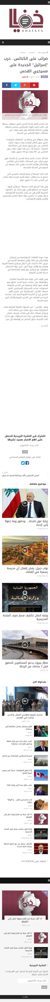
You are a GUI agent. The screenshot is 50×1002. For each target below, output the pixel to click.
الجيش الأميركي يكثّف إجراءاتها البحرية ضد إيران (20, 475)
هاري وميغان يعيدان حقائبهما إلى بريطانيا (18, 728)
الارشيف (32, 52)
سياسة (22, 52)
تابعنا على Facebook (33, 861)
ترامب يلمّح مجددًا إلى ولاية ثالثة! (19, 785)
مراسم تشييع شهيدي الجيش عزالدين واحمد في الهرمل (25, 716)
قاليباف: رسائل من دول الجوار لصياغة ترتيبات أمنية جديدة (18, 845)
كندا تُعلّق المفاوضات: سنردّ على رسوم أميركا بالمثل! (17, 772)
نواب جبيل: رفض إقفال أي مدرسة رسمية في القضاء (27, 570)
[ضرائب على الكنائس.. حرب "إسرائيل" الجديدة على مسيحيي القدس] (25, 105)
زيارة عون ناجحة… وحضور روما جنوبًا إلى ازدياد (26, 522)
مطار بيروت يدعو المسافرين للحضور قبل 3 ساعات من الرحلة (26, 664)
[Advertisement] (25, 230)
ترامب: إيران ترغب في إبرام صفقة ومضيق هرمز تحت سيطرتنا (19, 742)
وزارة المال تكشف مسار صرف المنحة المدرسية (25, 617)
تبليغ (24, 76)
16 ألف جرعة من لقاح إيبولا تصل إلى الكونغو (18, 816)
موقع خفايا (42, 52)
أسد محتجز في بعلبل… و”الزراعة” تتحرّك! (19, 801)
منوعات (30, 805)
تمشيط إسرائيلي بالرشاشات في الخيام (17, 756)
